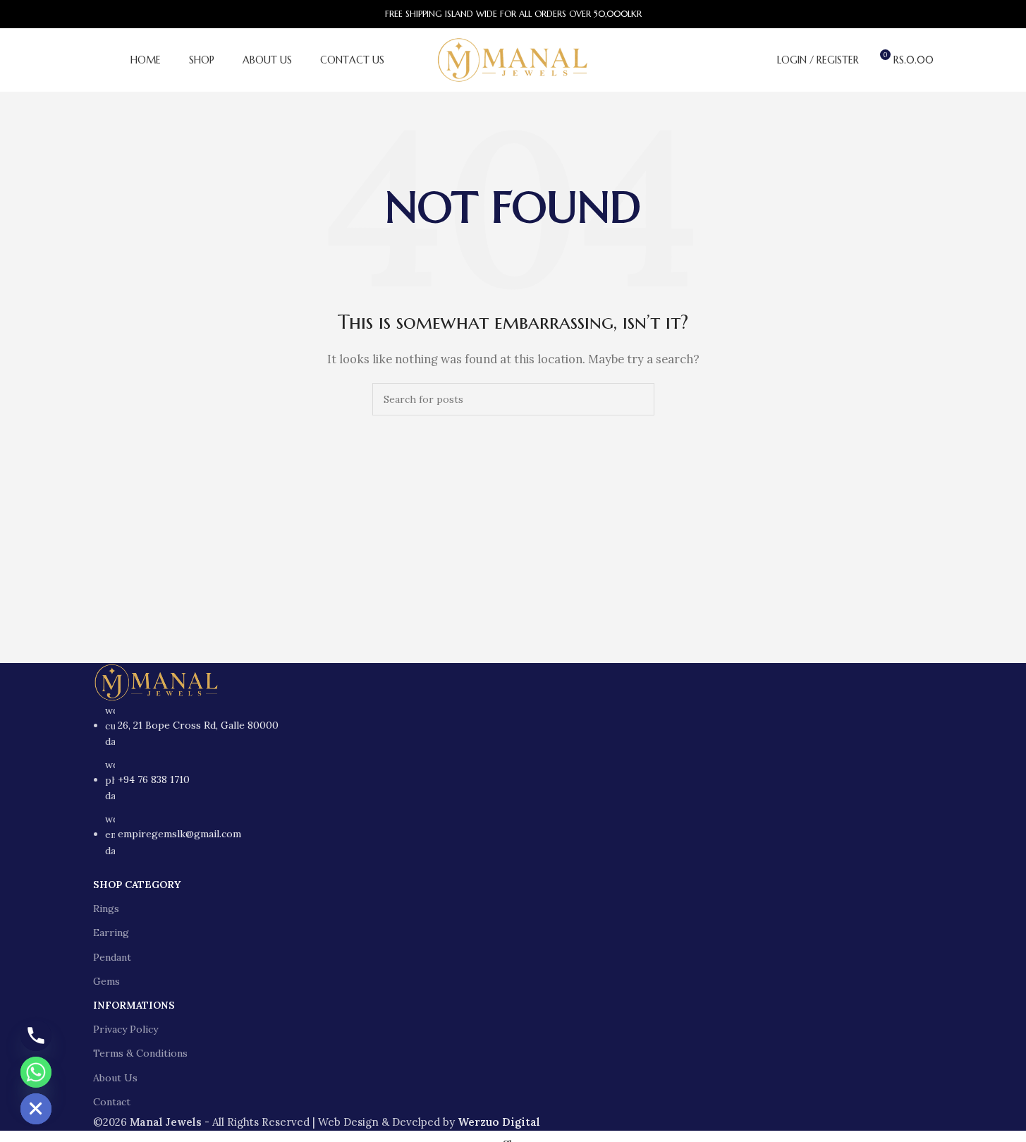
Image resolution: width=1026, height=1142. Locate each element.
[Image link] (156, 681)
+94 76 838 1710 (154, 779)
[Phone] (35, 1035)
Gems (106, 981)
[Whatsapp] (35, 1072)
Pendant (112, 957)
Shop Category (137, 884)
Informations (134, 1005)
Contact (111, 1101)
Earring (111, 932)
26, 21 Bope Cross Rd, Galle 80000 (198, 725)
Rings (106, 908)
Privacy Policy (125, 1029)
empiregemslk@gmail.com (179, 833)
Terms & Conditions (140, 1053)
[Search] (757, 60)
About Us (115, 1077)
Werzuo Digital (499, 1122)
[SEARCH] (638, 399)
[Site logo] (513, 59)
